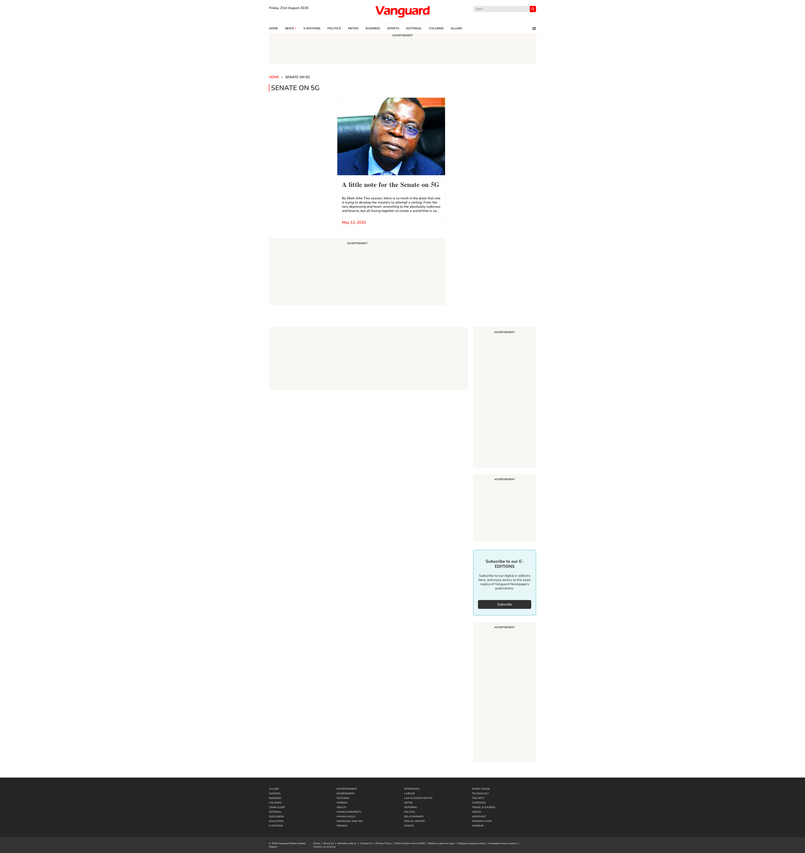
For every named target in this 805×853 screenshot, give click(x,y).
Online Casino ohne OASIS (410, 843)
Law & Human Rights (418, 798)
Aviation (274, 793)
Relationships (413, 816)
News (289, 28)
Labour (409, 793)
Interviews (411, 789)
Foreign (342, 802)
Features (343, 798)
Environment (346, 793)
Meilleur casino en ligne (441, 843)
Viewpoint (479, 816)
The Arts (478, 798)
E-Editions (276, 825)
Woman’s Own (482, 821)
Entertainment (347, 789)
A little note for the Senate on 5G (390, 183)
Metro (353, 28)
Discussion (276, 816)
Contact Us (366, 843)
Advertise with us (347, 843)
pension (342, 825)
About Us (328, 843)
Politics (334, 28)
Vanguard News (402, 12)
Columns (436, 28)
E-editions (312, 28)
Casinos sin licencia (324, 846)
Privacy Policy (384, 843)
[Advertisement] (504, 398)
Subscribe (504, 604)
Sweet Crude (481, 789)
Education (276, 821)
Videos (476, 812)
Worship (478, 825)
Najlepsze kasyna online (471, 843)
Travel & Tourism (483, 807)
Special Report (414, 821)
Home (273, 28)
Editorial (414, 28)
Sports (393, 28)
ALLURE (456, 28)
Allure (274, 789)
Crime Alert (277, 807)
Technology (480, 793)
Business (373, 28)
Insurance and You (350, 821)
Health (341, 807)
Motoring (410, 807)
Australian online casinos (502, 843)
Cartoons (479, 802)
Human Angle (346, 816)
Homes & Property (349, 812)
